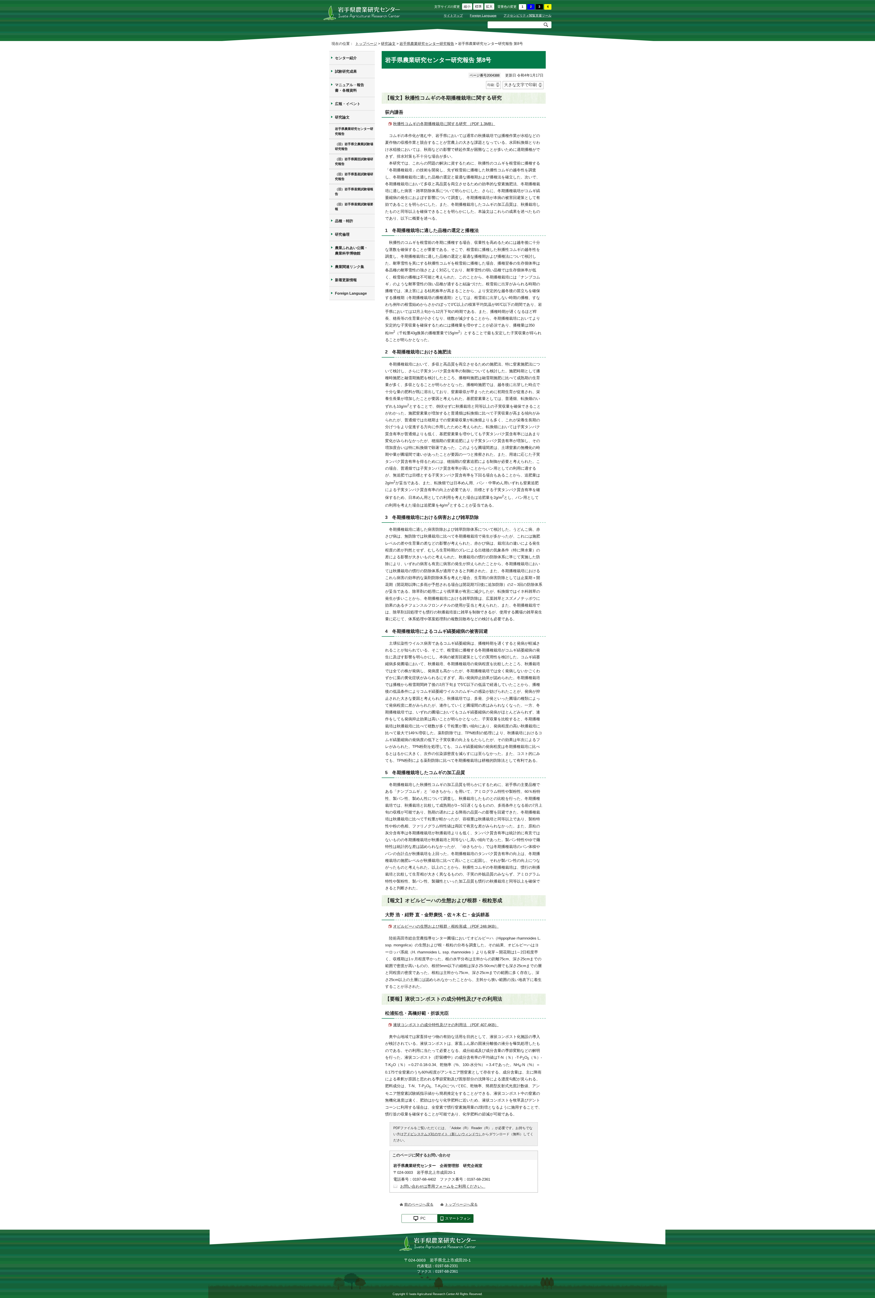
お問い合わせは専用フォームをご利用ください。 (442, 1186)
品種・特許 (344, 221)
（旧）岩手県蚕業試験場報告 (354, 191)
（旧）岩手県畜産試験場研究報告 (354, 176)
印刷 (490, 85)
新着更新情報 (346, 280)
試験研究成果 (346, 71)
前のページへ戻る (418, 1204)
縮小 (466, 6)
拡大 (488, 6)
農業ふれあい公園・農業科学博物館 (351, 250)
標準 (477, 6)
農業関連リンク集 (349, 267)
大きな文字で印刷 (520, 84)
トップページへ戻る (461, 1204)
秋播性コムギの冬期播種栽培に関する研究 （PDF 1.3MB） (444, 124)
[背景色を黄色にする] (547, 7)
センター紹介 (346, 58)
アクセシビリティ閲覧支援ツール (527, 15)
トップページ (366, 44)
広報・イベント (347, 104)
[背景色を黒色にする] (539, 7)
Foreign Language (483, 15)
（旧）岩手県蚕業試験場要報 (354, 206)
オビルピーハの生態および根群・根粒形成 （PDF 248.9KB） (446, 926)
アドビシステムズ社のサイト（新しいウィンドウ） (443, 1134)
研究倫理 (342, 234)
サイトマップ (453, 15)
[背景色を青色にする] (531, 7)
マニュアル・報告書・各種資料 (349, 87)
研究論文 (388, 44)
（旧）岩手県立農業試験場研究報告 (354, 146)
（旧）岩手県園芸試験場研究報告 (354, 161)
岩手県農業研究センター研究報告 (426, 44)
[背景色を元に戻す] (522, 7)
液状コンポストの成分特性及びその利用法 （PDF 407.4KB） (446, 1025)
